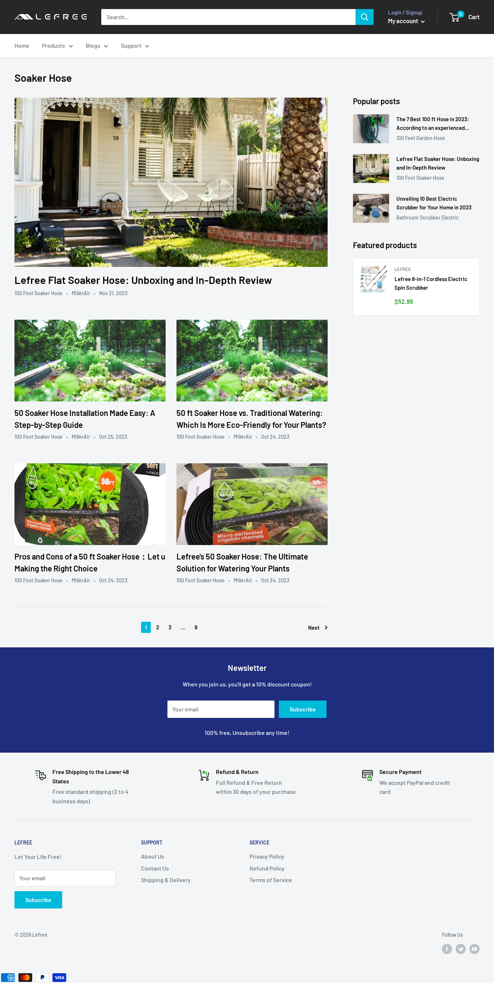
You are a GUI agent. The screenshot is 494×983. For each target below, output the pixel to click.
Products (53, 45)
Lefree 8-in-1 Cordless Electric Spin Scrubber (431, 283)
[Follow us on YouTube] (474, 949)
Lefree (403, 269)
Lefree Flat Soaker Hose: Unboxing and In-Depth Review (143, 279)
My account (403, 20)
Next (314, 627)
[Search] (364, 17)
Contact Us (155, 868)
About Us (152, 856)
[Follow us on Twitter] (461, 949)
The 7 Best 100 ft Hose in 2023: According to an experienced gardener (432, 124)
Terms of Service (271, 879)
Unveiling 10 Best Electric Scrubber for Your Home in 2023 (434, 202)
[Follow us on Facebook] (447, 949)
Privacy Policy (267, 856)
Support (131, 45)
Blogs (93, 45)
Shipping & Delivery (166, 879)
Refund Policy (267, 868)
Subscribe (303, 709)
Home (21, 45)
